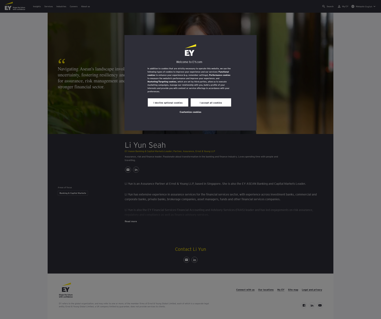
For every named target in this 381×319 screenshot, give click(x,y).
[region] (190, 83)
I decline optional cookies (168, 102)
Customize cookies (190, 111)
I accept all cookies (211, 102)
